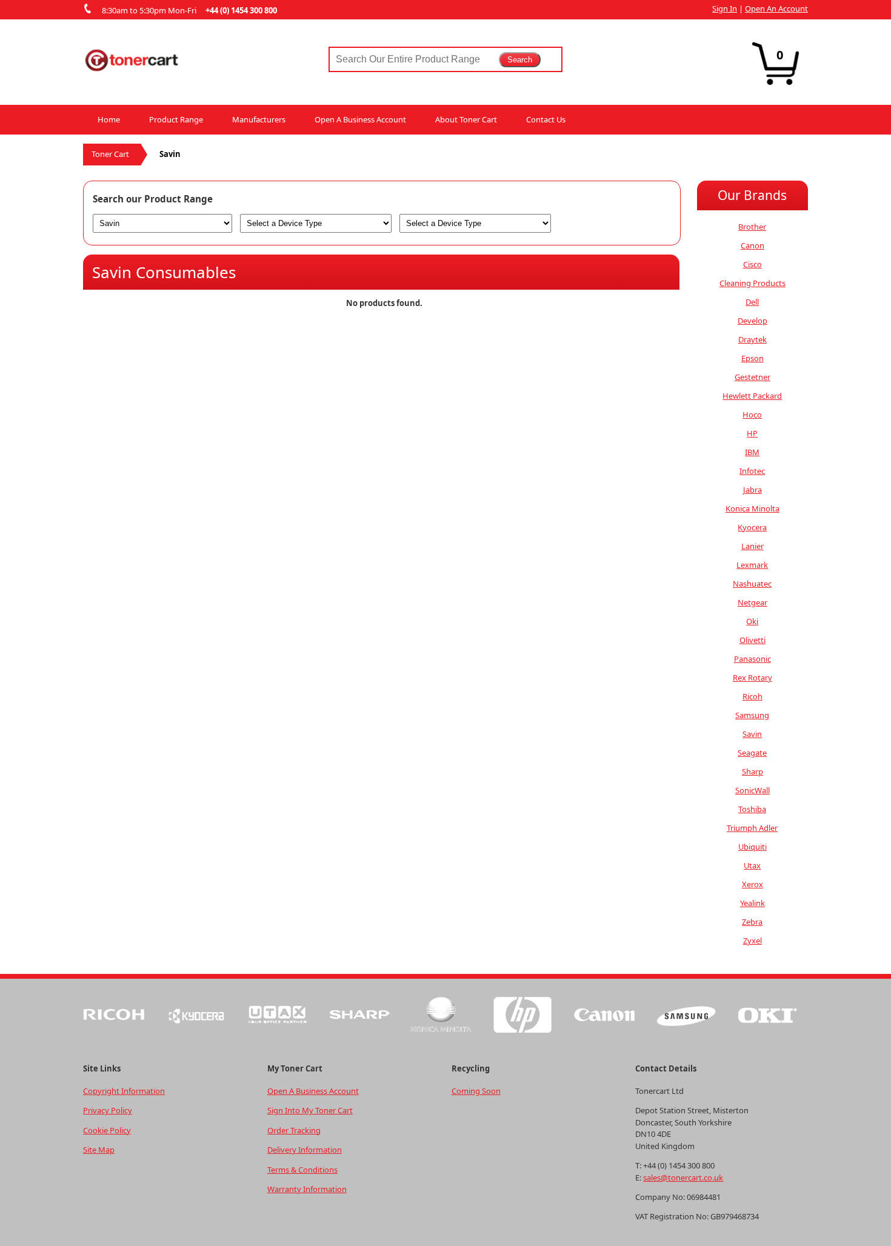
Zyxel (752, 940)
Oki (752, 621)
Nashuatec (752, 583)
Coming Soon (476, 1090)
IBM (752, 452)
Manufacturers (258, 119)
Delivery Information (304, 1149)
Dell (752, 301)
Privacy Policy (107, 1110)
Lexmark (752, 564)
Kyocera (752, 527)
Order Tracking (294, 1130)
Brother (752, 226)
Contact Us (546, 119)
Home (109, 119)
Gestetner (752, 376)
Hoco (752, 414)
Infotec (752, 470)
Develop (752, 320)
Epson (752, 358)
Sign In (724, 8)
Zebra (752, 921)
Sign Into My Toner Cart (310, 1110)
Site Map (99, 1149)
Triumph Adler (752, 827)
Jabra (752, 489)
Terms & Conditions (302, 1169)
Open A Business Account (360, 119)
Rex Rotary (752, 677)
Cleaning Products (752, 283)
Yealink (752, 903)
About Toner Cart (466, 119)
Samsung (752, 715)
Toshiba (752, 809)
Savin (752, 733)
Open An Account (776, 8)
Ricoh (753, 696)
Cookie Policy (107, 1130)
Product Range (176, 119)
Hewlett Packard (752, 395)
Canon (752, 245)
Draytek (752, 339)
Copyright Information (124, 1090)
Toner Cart (110, 153)
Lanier (752, 546)
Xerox (752, 884)
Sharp (752, 771)
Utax (752, 865)
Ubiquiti (752, 846)
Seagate (752, 752)
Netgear (752, 602)
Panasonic (752, 658)
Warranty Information (307, 1189)
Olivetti (752, 640)
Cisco (752, 264)
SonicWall (752, 790)
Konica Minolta (752, 508)
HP (752, 433)
